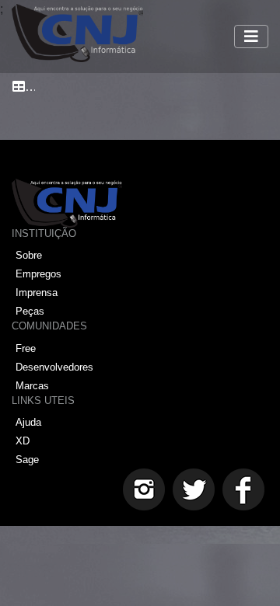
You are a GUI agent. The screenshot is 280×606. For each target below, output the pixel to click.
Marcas (32, 386)
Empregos (38, 274)
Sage (27, 459)
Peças (30, 311)
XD (23, 441)
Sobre (29, 255)
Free (26, 348)
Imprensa (37, 292)
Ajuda (28, 422)
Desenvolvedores (54, 367)
